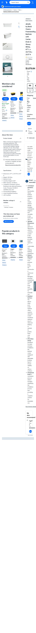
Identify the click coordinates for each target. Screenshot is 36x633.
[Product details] (21, 138)
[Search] (28, 2)
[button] (18, 23)
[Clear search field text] (26, 2)
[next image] (7, 76)
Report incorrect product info (13, 165)
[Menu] (2, 2)
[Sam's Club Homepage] (6, 2)
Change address (31, 118)
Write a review (29, 60)
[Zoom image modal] (18, 26)
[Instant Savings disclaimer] (6, 110)
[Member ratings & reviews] (21, 201)
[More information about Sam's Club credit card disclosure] (31, 171)
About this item (7, 135)
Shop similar (29, 123)
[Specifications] (21, 170)
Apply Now (28, 174)
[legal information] (31, 71)
